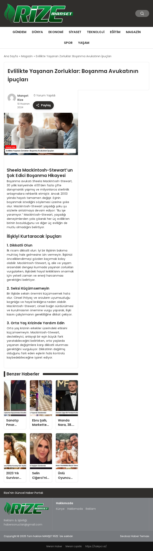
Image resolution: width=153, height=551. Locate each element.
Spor (68, 42)
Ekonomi (55, 32)
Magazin (133, 32)
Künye (60, 509)
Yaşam (83, 42)
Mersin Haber (54, 546)
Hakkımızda (75, 509)
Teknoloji (95, 32)
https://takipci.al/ (96, 546)
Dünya (37, 32)
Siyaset (75, 32)
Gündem (19, 32)
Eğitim (115, 32)
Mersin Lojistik (74, 546)
